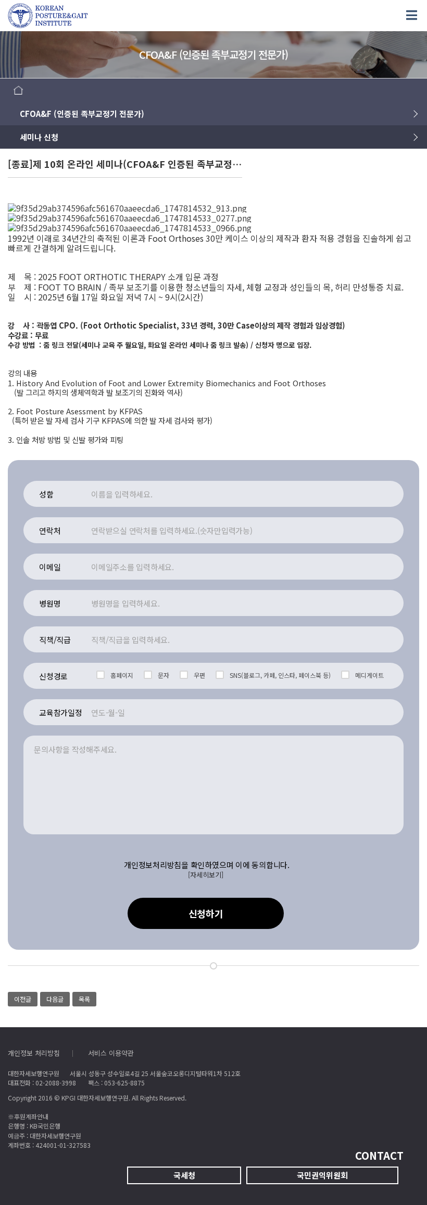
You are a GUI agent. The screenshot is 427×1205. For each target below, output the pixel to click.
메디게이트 (369, 675)
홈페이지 (121, 675)
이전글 (22, 998)
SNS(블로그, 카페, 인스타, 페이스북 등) (280, 675)
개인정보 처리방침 (34, 1053)
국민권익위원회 (322, 1175)
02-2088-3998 (55, 1082)
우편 (199, 675)
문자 (163, 675)
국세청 (184, 1175)
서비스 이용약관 (111, 1053)
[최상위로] (398, 1176)
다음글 (55, 998)
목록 (84, 998)
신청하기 (206, 913)
